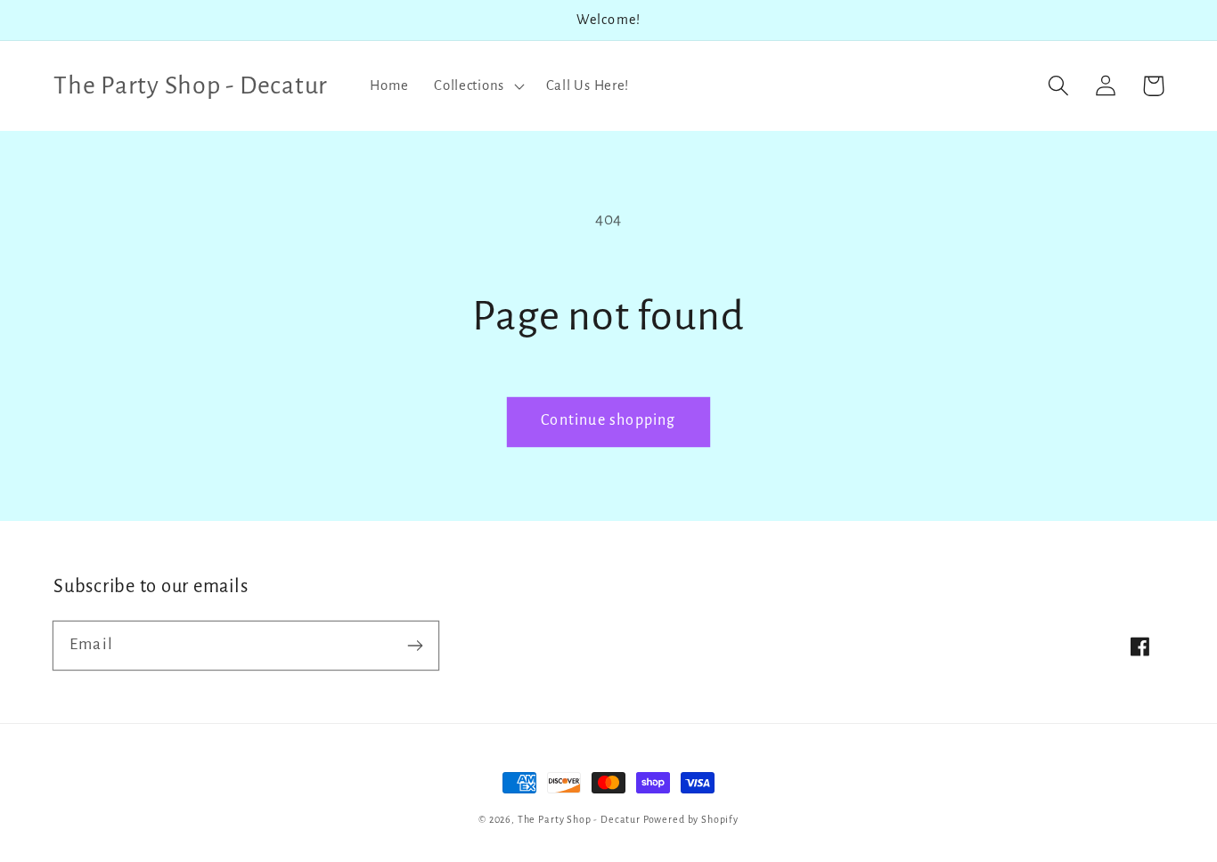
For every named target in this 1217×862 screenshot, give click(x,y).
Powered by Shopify (691, 819)
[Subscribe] (414, 645)
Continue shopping (608, 420)
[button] (477, 85)
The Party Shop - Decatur (579, 819)
